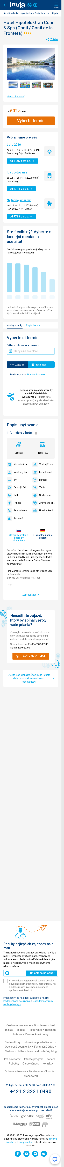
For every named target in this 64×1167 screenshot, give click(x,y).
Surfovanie (45, 495)
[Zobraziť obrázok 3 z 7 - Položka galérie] (36, 85)
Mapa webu (31, 1076)
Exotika (21, 1029)
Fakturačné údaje (44, 1046)
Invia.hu (10, 1142)
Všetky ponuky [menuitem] (15, 325)
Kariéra (51, 1059)
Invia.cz (53, 1138)
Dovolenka (14, 13)
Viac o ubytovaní (15, 96)
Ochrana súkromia (16, 1071)
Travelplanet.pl (24, 1142)
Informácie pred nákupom (39, 1042)
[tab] (19, 535)
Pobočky (14, 1063)
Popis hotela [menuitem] (33, 325)
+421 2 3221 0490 (30, 1091)
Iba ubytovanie (17, 172)
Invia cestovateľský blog (42, 1051)
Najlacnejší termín (19, 200)
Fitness (17, 502)
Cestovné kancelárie (18, 1025)
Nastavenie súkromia (42, 1071)
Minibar (43, 479)
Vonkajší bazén (47, 464)
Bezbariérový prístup (21, 510)
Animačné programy (47, 502)
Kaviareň (18, 518)
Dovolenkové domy (36, 1034)
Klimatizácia (20, 464)
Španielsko (26, 13)
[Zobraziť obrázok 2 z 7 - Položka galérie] (25, 85)
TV (15, 479)
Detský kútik (20, 487)
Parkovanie (35, 1029)
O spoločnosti (31, 1063)
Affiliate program (34, 1059)
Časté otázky (13, 1042)
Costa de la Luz (42, 13)
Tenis (42, 487)
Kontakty (47, 1063)
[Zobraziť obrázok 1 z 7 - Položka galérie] (13, 85)
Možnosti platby (15, 1051)
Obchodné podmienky (18, 1046)
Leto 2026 (14, 144)
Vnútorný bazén (21, 472)
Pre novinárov (12, 1059)
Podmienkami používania (17, 1001)
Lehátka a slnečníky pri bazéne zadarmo (47, 472)
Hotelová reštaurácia (47, 510)
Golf (16, 495)
